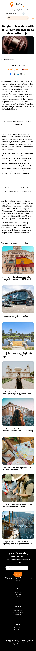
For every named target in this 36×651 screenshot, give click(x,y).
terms (23, 341)
